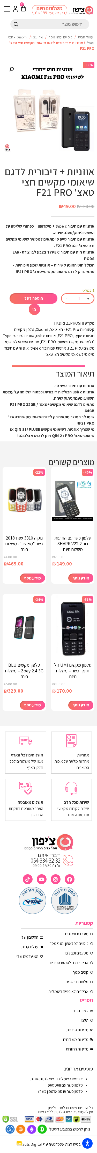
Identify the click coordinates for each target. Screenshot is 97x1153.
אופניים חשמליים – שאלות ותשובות (57, 1079)
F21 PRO (65, 335)
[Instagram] (56, 879)
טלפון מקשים (24, 329)
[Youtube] (42, 879)
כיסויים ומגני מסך (60, 37)
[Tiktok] (28, 879)
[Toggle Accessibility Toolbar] (87, 1143)
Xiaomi (22, 37)
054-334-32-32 (45, 860)
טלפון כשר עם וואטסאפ (65, 1085)
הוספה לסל (33, 298)
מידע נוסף (80, 578)
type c (79, 335)
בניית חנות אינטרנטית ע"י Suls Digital (52, 1144)
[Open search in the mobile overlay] (49, 24)
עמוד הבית (85, 37)
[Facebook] (69, 879)
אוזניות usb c (46, 335)
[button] (11, 69)
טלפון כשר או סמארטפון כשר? (60, 1091)
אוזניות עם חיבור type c (48, 348)
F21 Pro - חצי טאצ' (64, 329)
